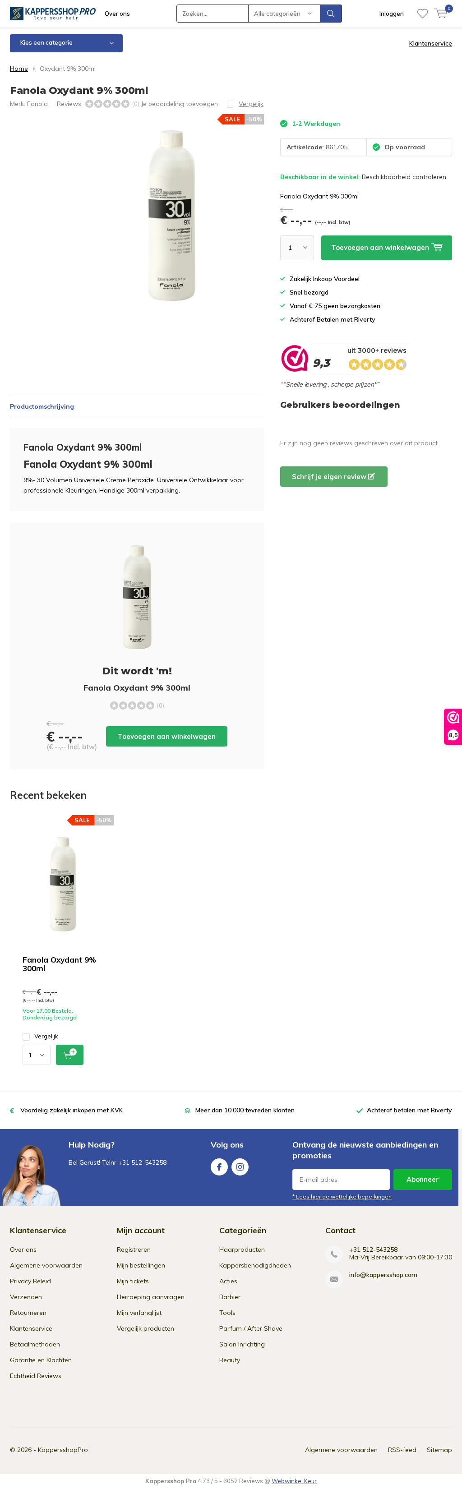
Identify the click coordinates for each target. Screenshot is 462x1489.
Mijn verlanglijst (139, 1313)
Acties (228, 1281)
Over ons (117, 13)
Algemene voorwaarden (46, 1265)
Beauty (229, 1360)
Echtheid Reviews (35, 1376)
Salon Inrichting (242, 1344)
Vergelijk (46, 1036)
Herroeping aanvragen (151, 1297)
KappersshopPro (63, 1450)
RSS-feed (402, 1450)
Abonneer (423, 1179)
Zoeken (331, 14)
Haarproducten (242, 1249)
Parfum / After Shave (250, 1328)
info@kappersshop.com (383, 1275)
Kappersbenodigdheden (255, 1265)
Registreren (134, 1249)
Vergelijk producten (145, 1328)
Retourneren (28, 1313)
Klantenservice (430, 43)
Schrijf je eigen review (330, 476)
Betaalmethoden (35, 1344)
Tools (227, 1313)
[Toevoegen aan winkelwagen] (69, 1055)
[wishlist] (422, 13)
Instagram (240, 1167)
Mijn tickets (133, 1281)
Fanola (37, 104)
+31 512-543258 (373, 1250)
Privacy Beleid (30, 1281)
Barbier (229, 1297)
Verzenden (26, 1297)
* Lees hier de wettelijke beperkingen (342, 1196)
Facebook (219, 1167)
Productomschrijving (42, 406)
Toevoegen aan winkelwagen (167, 736)
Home (19, 69)
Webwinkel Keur (294, 1480)
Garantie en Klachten (41, 1360)
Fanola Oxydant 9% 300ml (59, 964)
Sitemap (439, 1450)
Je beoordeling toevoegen (179, 104)
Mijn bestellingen (141, 1265)
